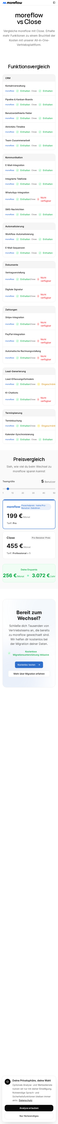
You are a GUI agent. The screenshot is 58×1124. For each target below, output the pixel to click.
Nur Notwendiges (29, 1116)
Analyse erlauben (29, 1108)
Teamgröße (9, 481)
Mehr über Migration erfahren (29, 673)
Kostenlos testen (26, 664)
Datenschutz (25, 1100)
